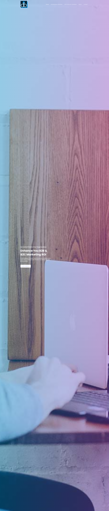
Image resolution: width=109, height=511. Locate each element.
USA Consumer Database (70, 4)
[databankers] (24, 4)
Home (47, 4)
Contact (86, 4)
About (80, 4)
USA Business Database (56, 4)
